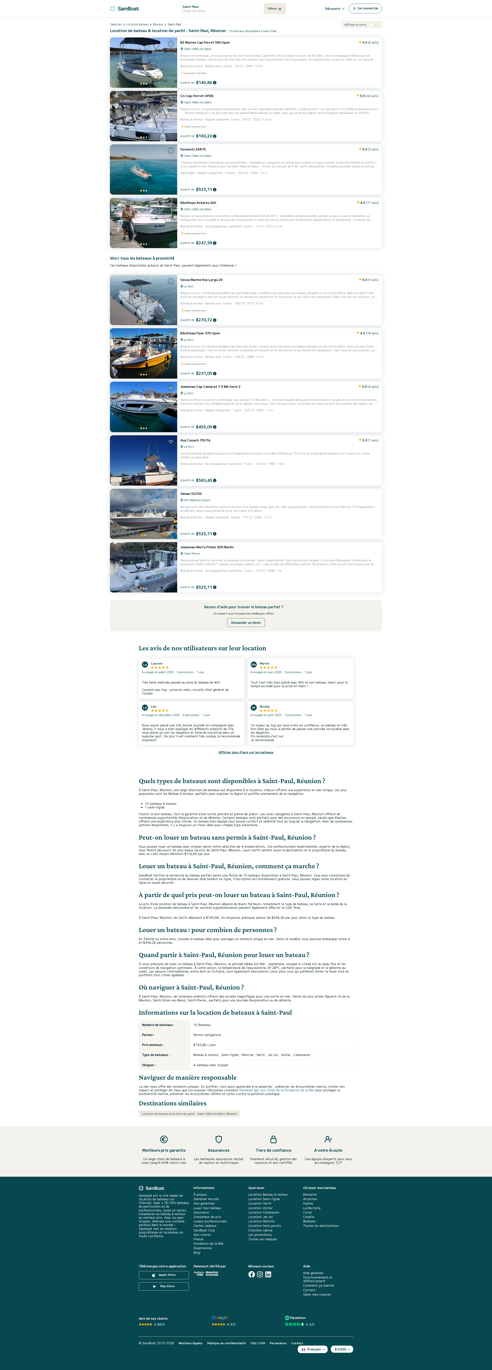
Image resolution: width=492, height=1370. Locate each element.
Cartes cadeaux (205, 1225)
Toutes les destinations (321, 1225)
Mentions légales (191, 1343)
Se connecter (368, 8)
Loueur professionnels (210, 1221)
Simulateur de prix (207, 1217)
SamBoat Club (204, 1230)
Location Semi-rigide (264, 1199)
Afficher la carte (355, 24)
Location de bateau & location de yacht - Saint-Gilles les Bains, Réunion (189, 1114)
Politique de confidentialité (226, 1343)
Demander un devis (246, 622)
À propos (200, 1194)
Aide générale (313, 1273)
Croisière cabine (260, 1230)
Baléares (309, 1221)
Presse (198, 1239)
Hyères (308, 1203)
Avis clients (202, 1234)
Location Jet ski (260, 1217)
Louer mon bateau (207, 1208)
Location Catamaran (263, 1212)
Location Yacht (259, 1203)
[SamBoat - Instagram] (260, 1274)
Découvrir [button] (333, 8)
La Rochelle (312, 1208)
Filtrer (273, 8)
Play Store (167, 1286)
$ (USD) (341, 1349)
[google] (220, 1317)
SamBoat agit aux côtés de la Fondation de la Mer (276, 1090)
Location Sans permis (264, 1225)
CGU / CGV (257, 1343)
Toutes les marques (262, 1239)
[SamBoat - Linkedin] (268, 1274)
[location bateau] (124, 8)
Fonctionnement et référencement (317, 1279)
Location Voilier (260, 1208)
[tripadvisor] (296, 1317)
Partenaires (278, 1343)
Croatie (308, 1217)
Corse (307, 1212)
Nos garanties (204, 1203)
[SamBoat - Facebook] (251, 1274)
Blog (197, 1252)
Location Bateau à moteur (268, 1194)
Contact (309, 1290)
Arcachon (310, 1199)
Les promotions (260, 1234)
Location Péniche (261, 1221)
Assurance (201, 1212)
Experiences (203, 1248)
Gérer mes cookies (317, 1294)
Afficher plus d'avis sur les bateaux (246, 752)
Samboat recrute (206, 1199)
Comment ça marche (318, 1285)
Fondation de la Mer (209, 1243)
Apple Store (167, 1275)
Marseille (310, 1194)
